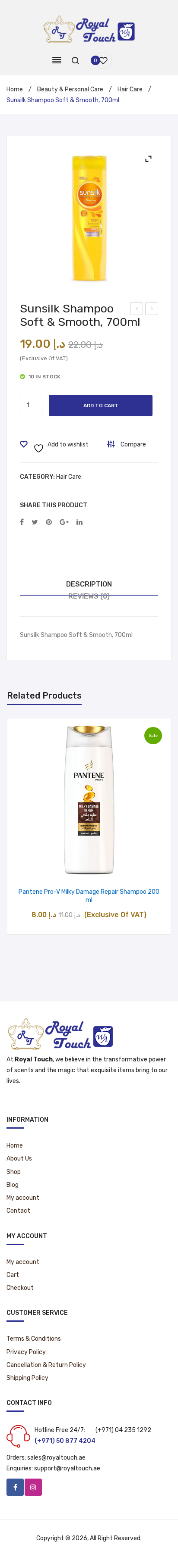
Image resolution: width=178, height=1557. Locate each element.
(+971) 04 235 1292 (123, 1430)
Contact (18, 1210)
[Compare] (89, 868)
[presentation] (16, 826)
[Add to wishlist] (67, 868)
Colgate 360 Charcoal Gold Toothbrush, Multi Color (152, 310)
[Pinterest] (49, 522)
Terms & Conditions (33, 1338)
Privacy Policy (26, 1352)
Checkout (20, 1288)
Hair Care (130, 89)
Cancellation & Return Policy (46, 1365)
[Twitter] (35, 522)
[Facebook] (22, 522)
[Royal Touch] (89, 28)
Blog (12, 1185)
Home (14, 89)
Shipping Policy (27, 1378)
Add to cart (100, 406)
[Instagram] (33, 1487)
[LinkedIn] (79, 522)
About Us (19, 1158)
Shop (13, 1172)
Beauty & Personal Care (70, 89)
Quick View (111, 868)
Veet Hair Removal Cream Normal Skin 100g (136, 310)
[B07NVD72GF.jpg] (89, 218)
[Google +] (64, 522)
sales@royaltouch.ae (56, 1457)
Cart (12, 1275)
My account (22, 1197)
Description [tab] (89, 584)
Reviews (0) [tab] (89, 596)
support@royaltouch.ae (67, 1468)
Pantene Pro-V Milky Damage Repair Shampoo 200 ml (89, 896)
